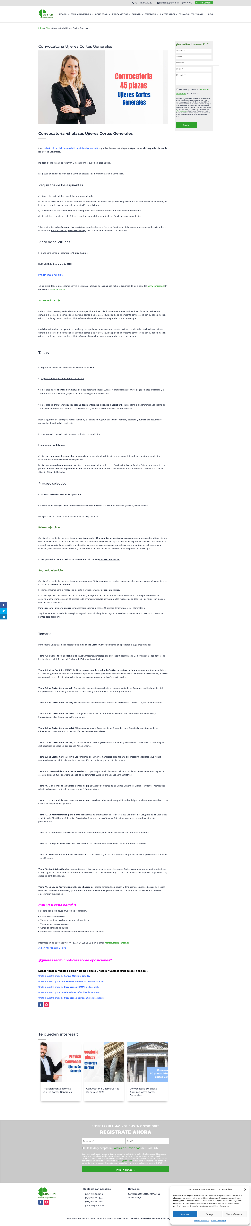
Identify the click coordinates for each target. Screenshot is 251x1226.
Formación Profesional (191, 14)
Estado (63, 14)
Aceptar (185, 1214)
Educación (150, 14)
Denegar (210, 1214)
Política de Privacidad (126, 1148)
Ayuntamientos (120, 14)
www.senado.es (58, 289)
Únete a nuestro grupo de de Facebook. (71, 981)
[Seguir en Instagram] (46, 1004)
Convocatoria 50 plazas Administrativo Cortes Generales (143, 1092)
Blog (210, 14)
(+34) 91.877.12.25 (143, 2)
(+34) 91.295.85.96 (94, 1194)
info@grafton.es (181, 111)
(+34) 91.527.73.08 (94, 1201)
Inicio (41, 28)
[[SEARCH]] (186, 3)
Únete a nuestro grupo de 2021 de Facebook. (71, 997)
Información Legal (218, 1220)
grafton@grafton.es (94, 1205)
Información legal (162, 1218)
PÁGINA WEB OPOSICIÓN (50, 274)
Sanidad (136, 14)
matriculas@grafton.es (117, 942)
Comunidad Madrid (81, 14)
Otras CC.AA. (101, 14)
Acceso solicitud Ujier (50, 300)
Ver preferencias (234, 1214)
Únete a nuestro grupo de (64, 975)
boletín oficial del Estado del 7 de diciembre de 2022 (71, 148)
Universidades (167, 14)
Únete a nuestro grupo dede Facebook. (68, 987)
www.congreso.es (156, 286)
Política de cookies (201, 1220)
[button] (245, 1189)
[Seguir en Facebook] (40, 1004)
